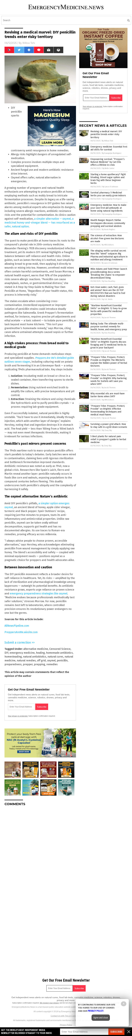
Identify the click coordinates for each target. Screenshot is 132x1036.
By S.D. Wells (107, 299)
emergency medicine (22, 652)
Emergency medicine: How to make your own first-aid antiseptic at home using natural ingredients (108, 208)
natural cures (55, 656)
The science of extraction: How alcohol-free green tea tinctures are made (107, 238)
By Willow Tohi (107, 141)
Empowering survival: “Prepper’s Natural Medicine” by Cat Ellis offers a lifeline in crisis (107, 162)
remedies (52, 664)
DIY (6, 652)
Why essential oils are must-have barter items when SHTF (107, 395)
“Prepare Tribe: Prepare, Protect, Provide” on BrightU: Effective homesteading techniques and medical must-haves (107, 410)
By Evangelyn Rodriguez (111, 153)
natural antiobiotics (34, 656)
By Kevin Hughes (108, 229)
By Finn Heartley (108, 281)
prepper (28, 664)
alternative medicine (35, 648)
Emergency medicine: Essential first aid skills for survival (108, 148)
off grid (41, 660)
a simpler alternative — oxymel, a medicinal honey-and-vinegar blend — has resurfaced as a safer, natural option (40, 222)
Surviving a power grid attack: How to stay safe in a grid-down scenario (108, 425)
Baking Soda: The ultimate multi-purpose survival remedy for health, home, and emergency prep (108, 326)
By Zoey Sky (107, 430)
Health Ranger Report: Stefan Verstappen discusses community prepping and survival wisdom (107, 223)
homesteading (13, 656)
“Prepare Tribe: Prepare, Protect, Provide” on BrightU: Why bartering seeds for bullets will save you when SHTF (108, 380)
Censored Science (60, 648)
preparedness (13, 664)
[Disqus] (40, 849)
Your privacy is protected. (18, 716)
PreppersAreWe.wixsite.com (21, 632)
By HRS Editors (108, 245)
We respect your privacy (49, 1003)
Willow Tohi (28, 43)
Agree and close (100, 1017)
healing (40, 652)
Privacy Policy (66, 1025)
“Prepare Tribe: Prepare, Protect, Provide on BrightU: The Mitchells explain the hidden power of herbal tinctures (108, 361)
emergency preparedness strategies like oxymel (38, 593)
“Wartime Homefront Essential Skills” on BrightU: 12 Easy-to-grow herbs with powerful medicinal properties (108, 310)
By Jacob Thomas (109, 318)
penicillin (62, 660)
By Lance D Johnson (110, 187)
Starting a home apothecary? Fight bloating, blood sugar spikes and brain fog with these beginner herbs (108, 179)
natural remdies (26, 660)
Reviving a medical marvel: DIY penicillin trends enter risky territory (106, 134)
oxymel (51, 660)
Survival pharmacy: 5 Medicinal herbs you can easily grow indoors (108, 194)
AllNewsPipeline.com (17, 625)
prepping (39, 664)
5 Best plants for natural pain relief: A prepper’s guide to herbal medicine (108, 439)
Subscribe (116, 1031)
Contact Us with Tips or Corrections (66, 1016)
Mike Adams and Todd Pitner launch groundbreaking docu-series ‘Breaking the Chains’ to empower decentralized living (108, 273)
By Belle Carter (108, 168)
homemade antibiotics (59, 652)
